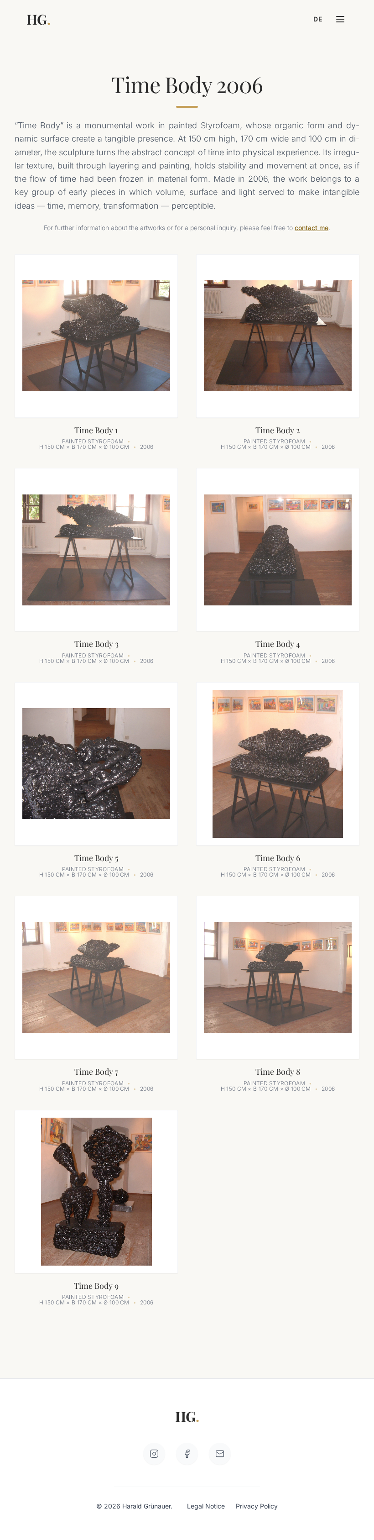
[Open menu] (340, 19)
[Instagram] (154, 1454)
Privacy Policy (257, 1506)
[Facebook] (187, 1454)
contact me (311, 227)
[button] (96, 352)
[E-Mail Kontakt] (220, 1454)
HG (38, 19)
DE (317, 19)
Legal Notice (206, 1506)
